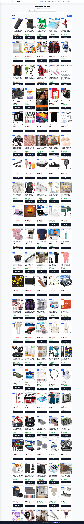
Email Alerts (69, 1)
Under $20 (59, 1)
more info (21, 39)
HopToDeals (17, 1)
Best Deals (64, 1)
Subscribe (56, 522)
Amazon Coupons (47, 1)
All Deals (41, 1)
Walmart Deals (54, 1)
